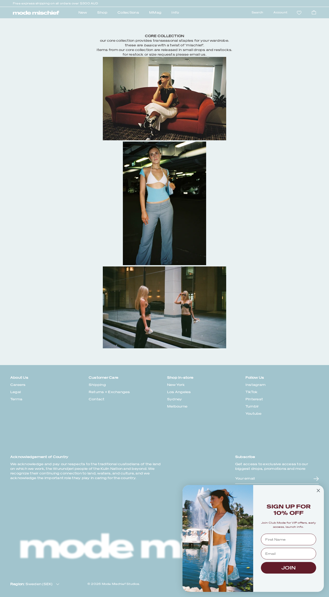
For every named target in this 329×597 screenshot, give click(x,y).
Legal (15, 392)
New (82, 12)
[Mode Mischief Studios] (36, 13)
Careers (18, 385)
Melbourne (177, 406)
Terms (16, 399)
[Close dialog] (318, 490)
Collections (128, 12)
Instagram (255, 385)
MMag (155, 12)
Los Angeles (179, 392)
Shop (102, 12)
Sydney (174, 399)
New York (176, 385)
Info (175, 12)
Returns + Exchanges (109, 392)
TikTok (251, 392)
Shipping (97, 385)
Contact (97, 399)
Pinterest (254, 399)
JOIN (288, 568)
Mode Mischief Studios (120, 584)
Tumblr (252, 406)
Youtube (253, 414)
